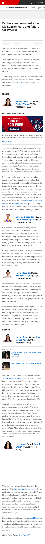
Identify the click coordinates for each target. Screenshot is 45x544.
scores (40, 2)
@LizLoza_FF (24, 535)
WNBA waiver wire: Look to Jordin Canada (26, 363)
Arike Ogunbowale (19, 203)
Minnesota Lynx (24, 275)
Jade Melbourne (35, 518)
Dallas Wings (22, 104)
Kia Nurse (21, 444)
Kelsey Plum (22, 337)
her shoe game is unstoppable (25, 489)
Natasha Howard (31, 200)
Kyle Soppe (22, 82)
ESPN (12, 2)
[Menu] (3, 2)
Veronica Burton (24, 101)
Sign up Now (6, 141)
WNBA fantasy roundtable (12, 378)
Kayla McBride (23, 273)
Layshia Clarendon (25, 217)
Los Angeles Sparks (26, 219)
